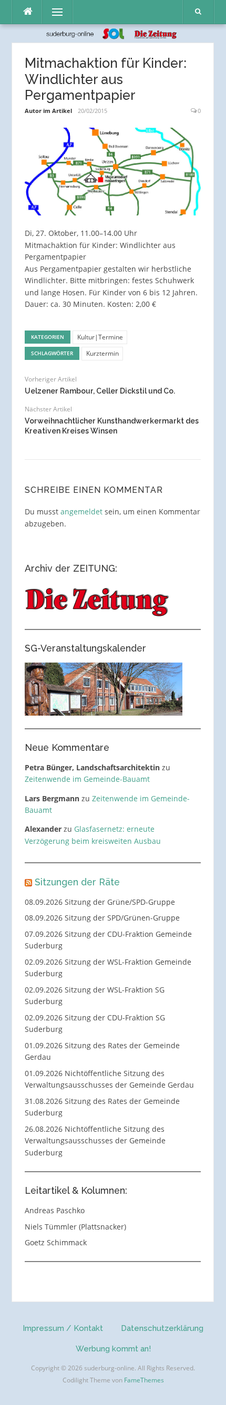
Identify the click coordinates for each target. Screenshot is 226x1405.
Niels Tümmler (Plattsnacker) (75, 1227)
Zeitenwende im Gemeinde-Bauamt (87, 779)
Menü (53, 12)
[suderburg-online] (113, 33)
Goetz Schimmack (56, 1242)
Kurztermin (102, 353)
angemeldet (81, 511)
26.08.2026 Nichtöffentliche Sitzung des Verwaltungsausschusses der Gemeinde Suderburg (95, 1141)
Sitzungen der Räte (77, 881)
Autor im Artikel (48, 111)
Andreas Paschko (55, 1210)
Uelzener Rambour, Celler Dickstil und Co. (100, 391)
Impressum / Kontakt (63, 1328)
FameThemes (144, 1380)
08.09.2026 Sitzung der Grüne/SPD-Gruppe (100, 902)
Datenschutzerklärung (162, 1328)
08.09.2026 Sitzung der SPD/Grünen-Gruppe (102, 918)
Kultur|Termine (100, 337)
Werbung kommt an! (113, 1349)
